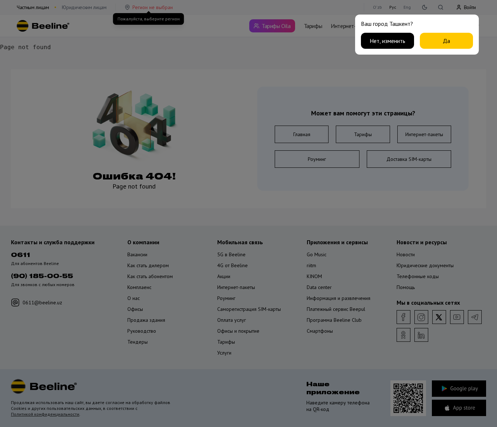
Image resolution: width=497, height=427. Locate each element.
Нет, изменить (387, 40)
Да (446, 40)
